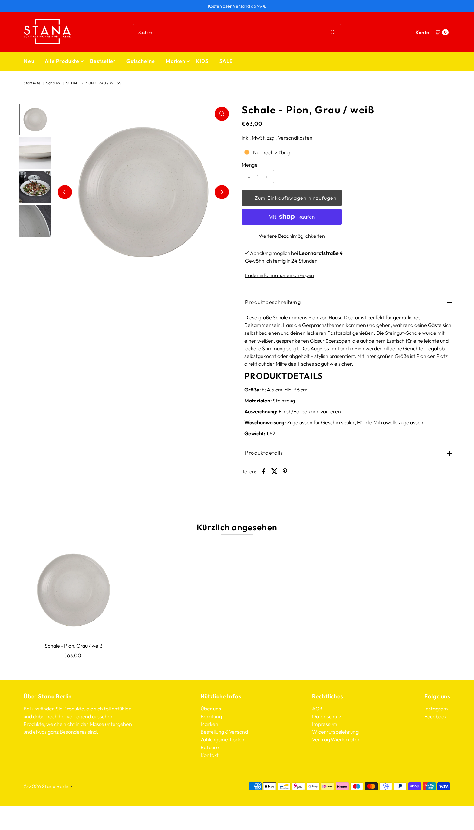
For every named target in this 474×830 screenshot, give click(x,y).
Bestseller (103, 61)
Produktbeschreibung (273, 302)
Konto (422, 32)
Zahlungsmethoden (222, 739)
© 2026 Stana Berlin (47, 786)
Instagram (436, 708)
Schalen (53, 83)
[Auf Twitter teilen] (274, 471)
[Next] (222, 192)
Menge (250, 164)
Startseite (32, 83)
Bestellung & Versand (224, 732)
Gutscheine (140, 61)
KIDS (202, 61)
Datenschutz (326, 716)
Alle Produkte (62, 61)
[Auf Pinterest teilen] (285, 471)
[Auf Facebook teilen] (264, 471)
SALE (226, 61)
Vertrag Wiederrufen (336, 739)
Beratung (211, 716)
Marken (175, 61)
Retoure (210, 747)
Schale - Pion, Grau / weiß (73, 645)
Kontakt (210, 755)
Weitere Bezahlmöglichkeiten (292, 236)
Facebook (435, 716)
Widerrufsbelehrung (335, 732)
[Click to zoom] (222, 114)
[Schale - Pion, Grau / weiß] (73, 590)
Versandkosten (295, 137)
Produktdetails (264, 452)
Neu (29, 61)
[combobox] (237, 32)
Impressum (324, 724)
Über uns (211, 708)
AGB (317, 708)
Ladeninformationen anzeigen (279, 275)
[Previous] (65, 192)
